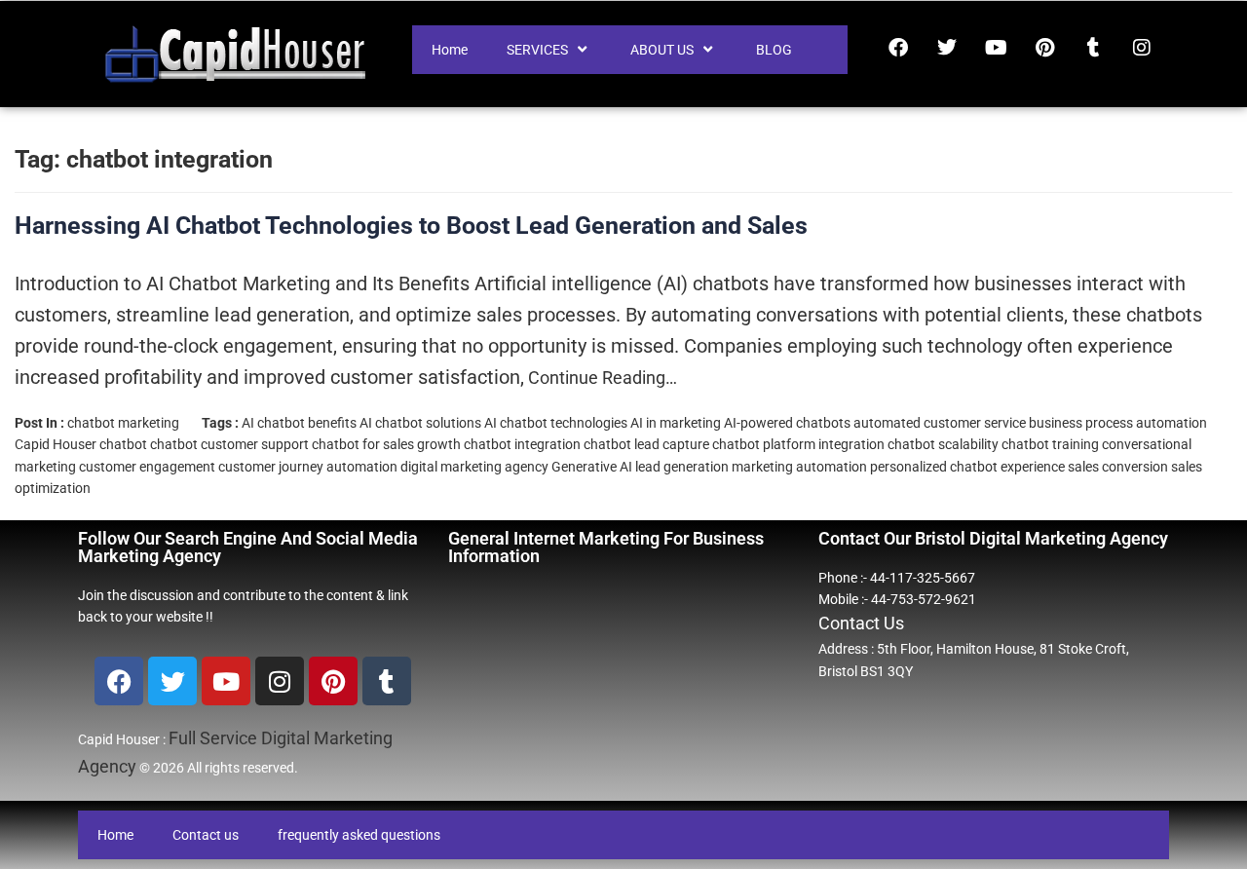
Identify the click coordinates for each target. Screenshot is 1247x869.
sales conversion (1118, 466)
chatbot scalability (943, 444)
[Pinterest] (1044, 47)
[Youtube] (995, 47)
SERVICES (537, 49)
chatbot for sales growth (386, 444)
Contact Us (861, 623)
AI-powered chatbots (787, 423)
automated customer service (939, 423)
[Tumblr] (1093, 47)
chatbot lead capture (646, 444)
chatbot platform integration (798, 444)
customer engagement (147, 466)
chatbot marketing (123, 423)
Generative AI (591, 466)
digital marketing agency (474, 466)
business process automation (1118, 423)
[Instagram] (1141, 47)
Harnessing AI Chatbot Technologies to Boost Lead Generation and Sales (411, 225)
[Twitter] (946, 47)
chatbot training (1050, 444)
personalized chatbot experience (967, 466)
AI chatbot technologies (555, 423)
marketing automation (799, 466)
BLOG (774, 49)
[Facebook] (898, 47)
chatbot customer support (229, 444)
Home (450, 49)
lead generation (682, 466)
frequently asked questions (359, 835)
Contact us (205, 835)
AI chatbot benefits (299, 423)
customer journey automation (307, 466)
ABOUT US (662, 49)
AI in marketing (675, 423)
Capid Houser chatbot (81, 444)
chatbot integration (522, 444)
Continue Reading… (600, 377)
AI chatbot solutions (420, 423)
